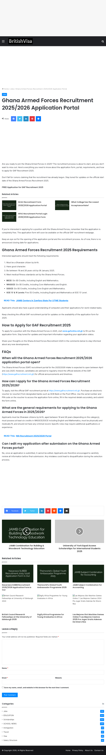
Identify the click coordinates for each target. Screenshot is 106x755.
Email (5, 678)
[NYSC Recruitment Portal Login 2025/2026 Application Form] (9, 217)
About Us (89, 750)
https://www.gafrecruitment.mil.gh (18, 374)
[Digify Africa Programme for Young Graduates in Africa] (53, 603)
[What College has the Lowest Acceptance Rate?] (62, 205)
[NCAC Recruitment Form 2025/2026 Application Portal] (9, 205)
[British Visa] (20, 41)
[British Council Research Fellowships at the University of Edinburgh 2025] (17, 603)
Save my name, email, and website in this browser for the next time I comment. (36, 687)
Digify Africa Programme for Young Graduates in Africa (50, 615)
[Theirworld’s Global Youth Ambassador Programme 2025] (53, 573)
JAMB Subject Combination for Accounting (87, 586)
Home (6, 89)
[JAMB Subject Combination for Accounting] (88, 573)
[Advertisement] (53, 18)
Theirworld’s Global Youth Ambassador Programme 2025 (52, 586)
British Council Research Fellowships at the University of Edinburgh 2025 (17, 617)
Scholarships (8, 719)
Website (58, 678)
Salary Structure (10, 740)
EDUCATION (8, 715)
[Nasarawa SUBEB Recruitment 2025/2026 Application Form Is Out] (17, 573)
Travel (6, 732)
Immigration (8, 728)
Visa (5, 736)
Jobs (12, 89)
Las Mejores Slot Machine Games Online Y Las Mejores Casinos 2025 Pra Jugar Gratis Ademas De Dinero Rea (88, 618)
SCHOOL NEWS (10, 724)
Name (5, 668)
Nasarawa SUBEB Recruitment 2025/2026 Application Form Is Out (16, 587)
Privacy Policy (77, 750)
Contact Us (98, 750)
